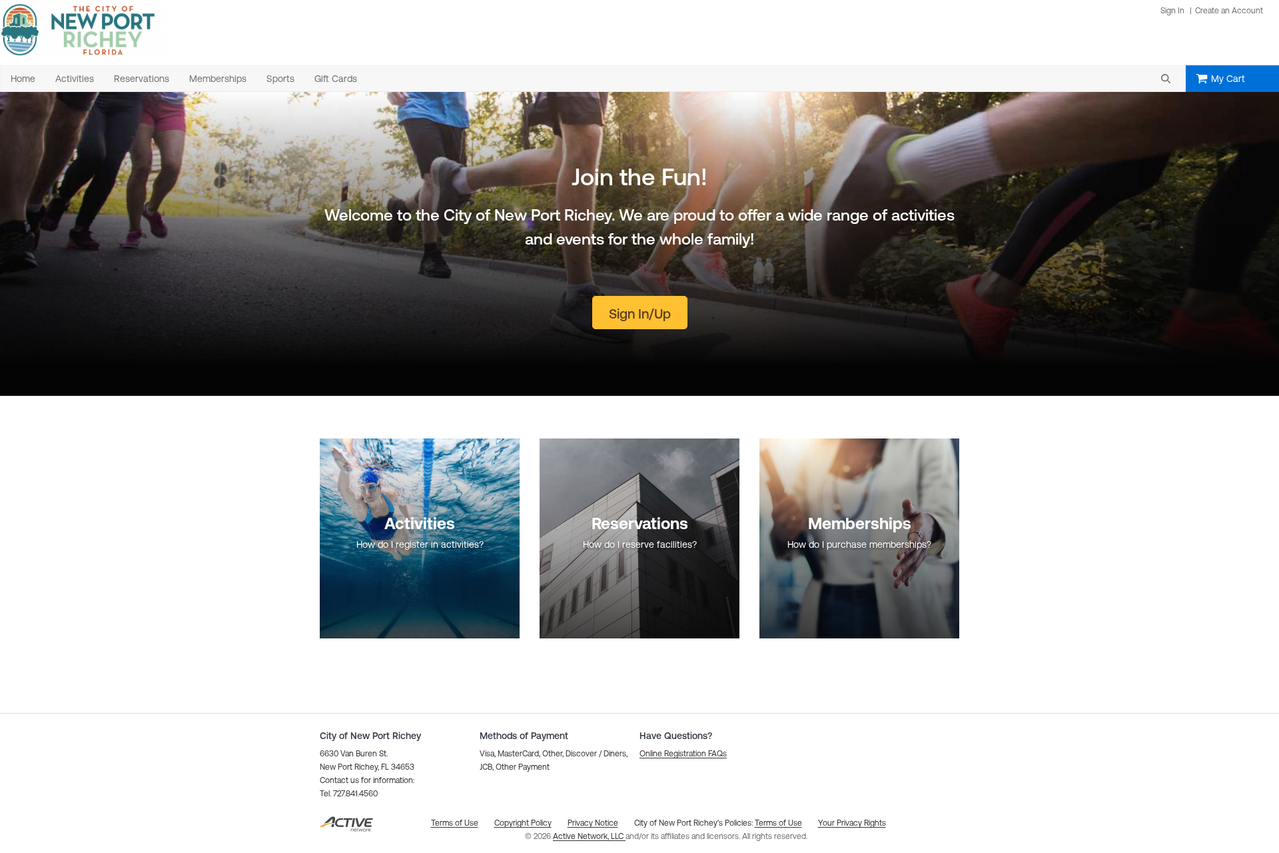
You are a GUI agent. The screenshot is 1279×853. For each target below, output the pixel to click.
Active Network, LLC (589, 836)
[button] (1166, 78)
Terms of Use (778, 823)
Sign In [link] (1172, 10)
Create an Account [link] (1229, 10)
